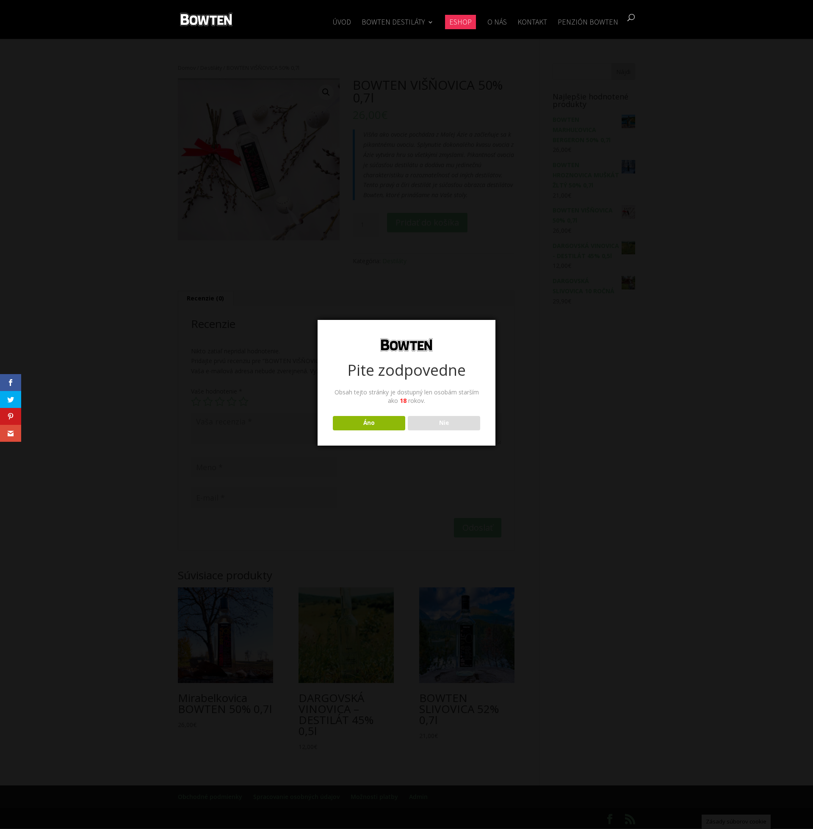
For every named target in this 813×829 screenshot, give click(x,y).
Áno (369, 423)
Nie (444, 423)
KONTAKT (532, 23)
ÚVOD (341, 23)
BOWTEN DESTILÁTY (393, 23)
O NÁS (497, 23)
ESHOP (460, 22)
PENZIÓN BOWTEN (588, 23)
